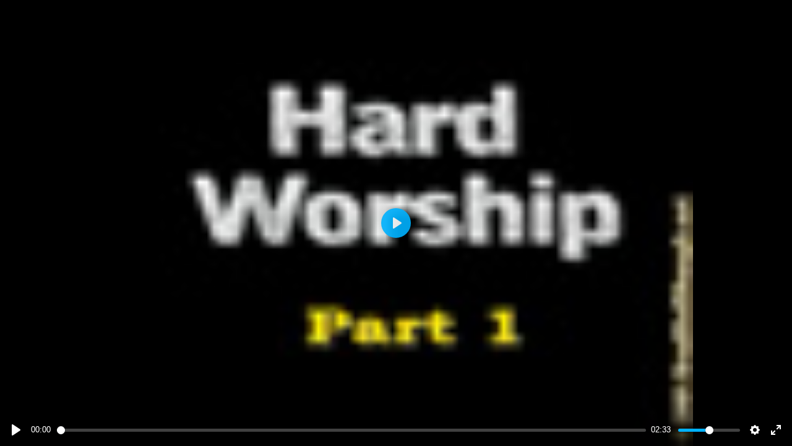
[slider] (352, 430)
